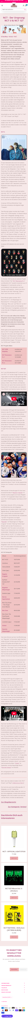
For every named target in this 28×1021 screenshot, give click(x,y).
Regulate (4, 522)
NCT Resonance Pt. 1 (19, 281)
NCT (15, 36)
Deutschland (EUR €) (6, 997)
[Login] (23, 5)
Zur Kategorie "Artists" (17, 807)
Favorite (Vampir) (6, 767)
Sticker (4, 625)
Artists (11, 36)
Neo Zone (5, 610)
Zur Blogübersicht (8, 802)
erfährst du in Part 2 (18, 783)
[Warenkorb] (26, 5)
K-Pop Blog (4, 36)
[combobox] (13, 10)
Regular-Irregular (18, 492)
